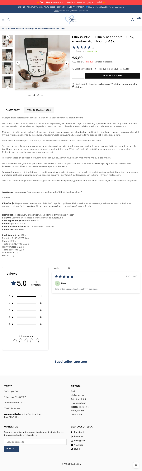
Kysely (126, 68)
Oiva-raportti (77, 414)
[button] (137, 19)
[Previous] (18, 63)
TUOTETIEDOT (13, 110)
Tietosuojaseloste (80, 406)
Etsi (73, 391)
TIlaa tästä (11, 449)
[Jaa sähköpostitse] (42, 95)
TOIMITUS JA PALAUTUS (39, 110)
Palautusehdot (78, 403)
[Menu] (3, 19)
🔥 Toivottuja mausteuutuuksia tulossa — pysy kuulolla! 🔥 (71, 2)
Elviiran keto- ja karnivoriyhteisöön (71, 11)
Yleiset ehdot (77, 395)
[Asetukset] (132, 19)
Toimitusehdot (78, 399)
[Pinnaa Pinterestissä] (38, 95)
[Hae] (8, 19)
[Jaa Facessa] (34, 95)
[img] (81, 48)
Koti (4, 28)
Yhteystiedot (77, 410)
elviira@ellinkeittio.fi (31, 414)
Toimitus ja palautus (107, 68)
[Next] (66, 63)
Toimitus (88, 61)
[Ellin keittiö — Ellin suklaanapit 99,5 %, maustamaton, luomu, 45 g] (7, 41)
